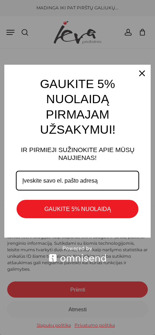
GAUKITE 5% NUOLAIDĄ (77, 209)
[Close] (142, 73)
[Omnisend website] (77, 254)
